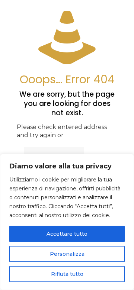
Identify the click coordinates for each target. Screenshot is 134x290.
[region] (67, 222)
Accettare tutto (67, 234)
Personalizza (67, 254)
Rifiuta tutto (67, 274)
